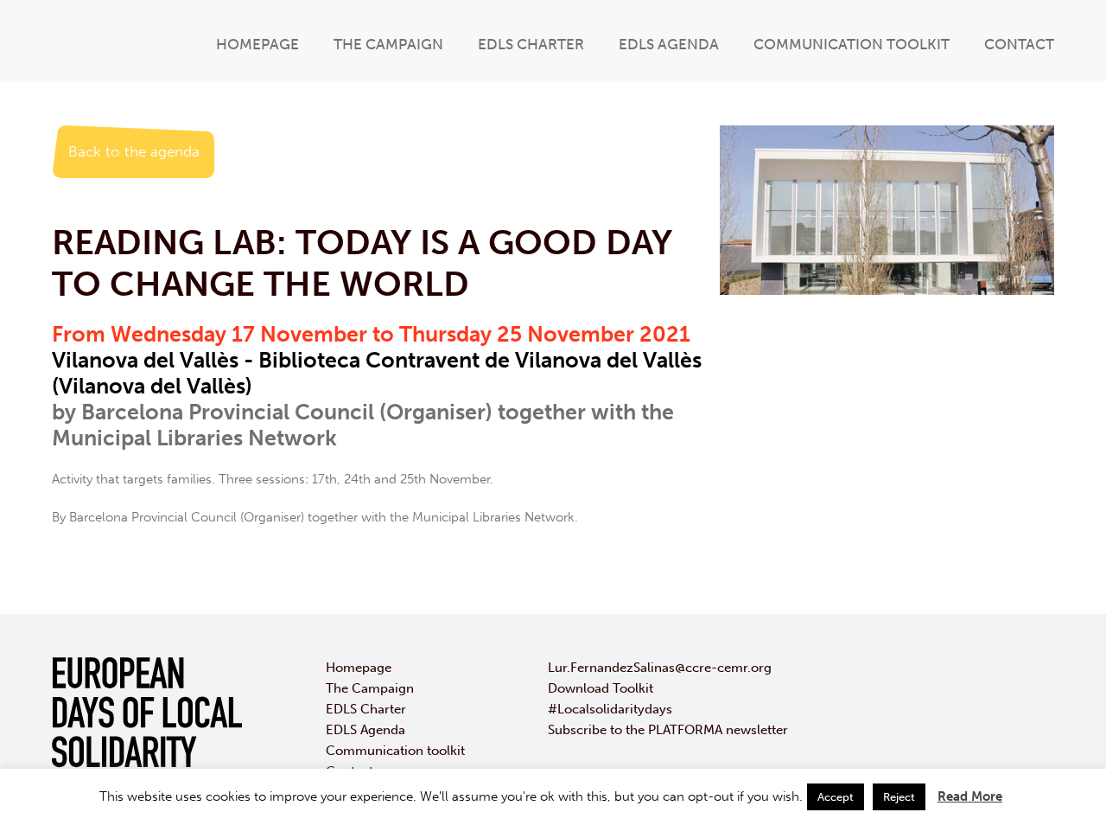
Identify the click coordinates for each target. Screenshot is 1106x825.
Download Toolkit (600, 688)
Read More (970, 796)
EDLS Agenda (669, 44)
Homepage (257, 44)
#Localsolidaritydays (610, 709)
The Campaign (388, 44)
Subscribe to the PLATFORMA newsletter (668, 730)
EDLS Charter (531, 44)
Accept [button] (835, 796)
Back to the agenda (134, 151)
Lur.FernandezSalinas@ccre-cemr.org (660, 667)
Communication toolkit (851, 44)
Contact (1019, 44)
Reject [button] (899, 796)
